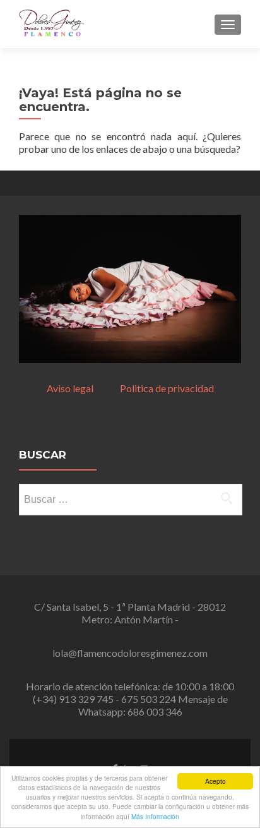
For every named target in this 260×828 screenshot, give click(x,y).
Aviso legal (83, 388)
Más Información (155, 816)
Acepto (215, 781)
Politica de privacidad (167, 388)
